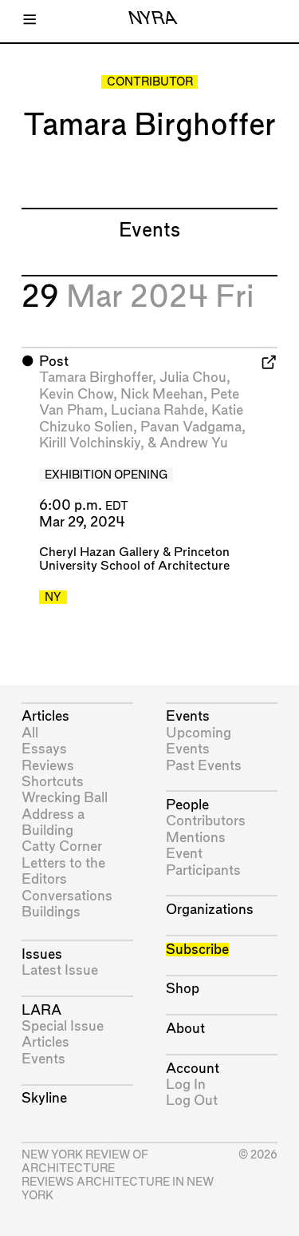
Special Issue (63, 1026)
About (185, 1028)
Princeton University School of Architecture (134, 559)
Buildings (51, 912)
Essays (44, 749)
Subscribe (197, 949)
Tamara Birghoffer (95, 377)
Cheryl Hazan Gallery (99, 552)
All (30, 733)
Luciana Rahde (157, 410)
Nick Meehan (161, 394)
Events (43, 1059)
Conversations (67, 896)
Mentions (196, 838)
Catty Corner (62, 846)
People (187, 805)
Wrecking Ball (65, 798)
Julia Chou (192, 377)
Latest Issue (60, 970)
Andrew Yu (193, 443)
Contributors (206, 821)
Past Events (204, 766)
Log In (186, 1084)
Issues (42, 954)
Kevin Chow (76, 394)
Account (192, 1068)
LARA (41, 1010)
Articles (45, 716)
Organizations (210, 909)
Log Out (192, 1100)
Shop (182, 989)
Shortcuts (53, 782)
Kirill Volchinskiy (89, 443)
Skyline (44, 1098)
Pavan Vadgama (191, 427)
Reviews (48, 766)
